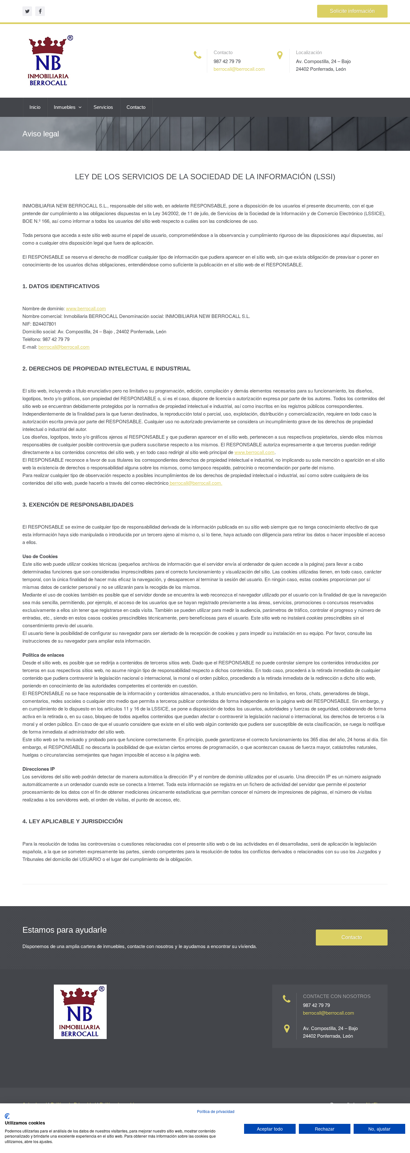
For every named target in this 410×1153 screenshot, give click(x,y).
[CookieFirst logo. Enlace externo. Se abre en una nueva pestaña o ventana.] (7, 1116)
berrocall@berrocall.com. (195, 482)
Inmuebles (65, 107)
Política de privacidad (215, 1111)
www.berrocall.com (86, 308)
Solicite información (352, 11)
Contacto (136, 107)
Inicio (34, 107)
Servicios (103, 107)
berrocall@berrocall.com (239, 68)
